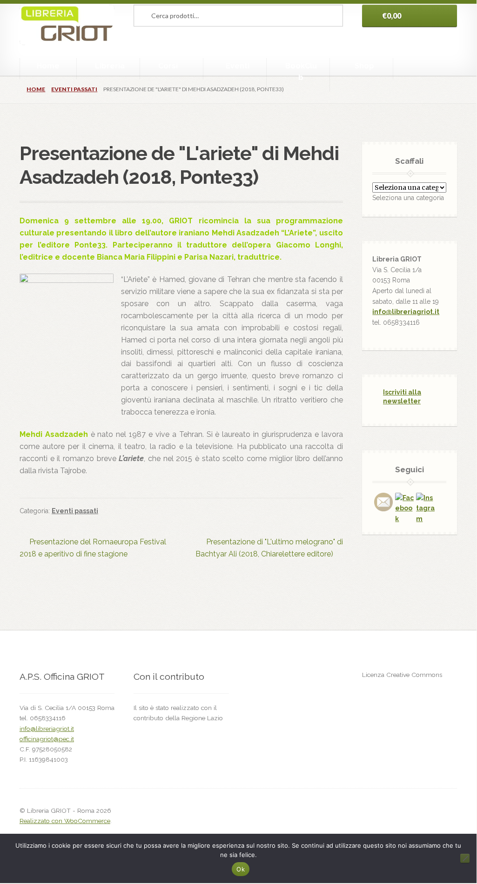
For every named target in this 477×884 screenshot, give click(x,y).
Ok (240, 869)
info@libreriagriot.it (405, 311)
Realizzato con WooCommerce (65, 820)
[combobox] (408, 197)
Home (48, 65)
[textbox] (408, 197)
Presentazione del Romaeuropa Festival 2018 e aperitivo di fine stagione (93, 547)
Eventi (237, 65)
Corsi (168, 65)
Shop (364, 65)
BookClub (301, 71)
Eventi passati (74, 89)
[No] (465, 858)
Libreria (110, 65)
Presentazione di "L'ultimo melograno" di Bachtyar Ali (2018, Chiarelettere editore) (269, 547)
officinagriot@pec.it (47, 739)
